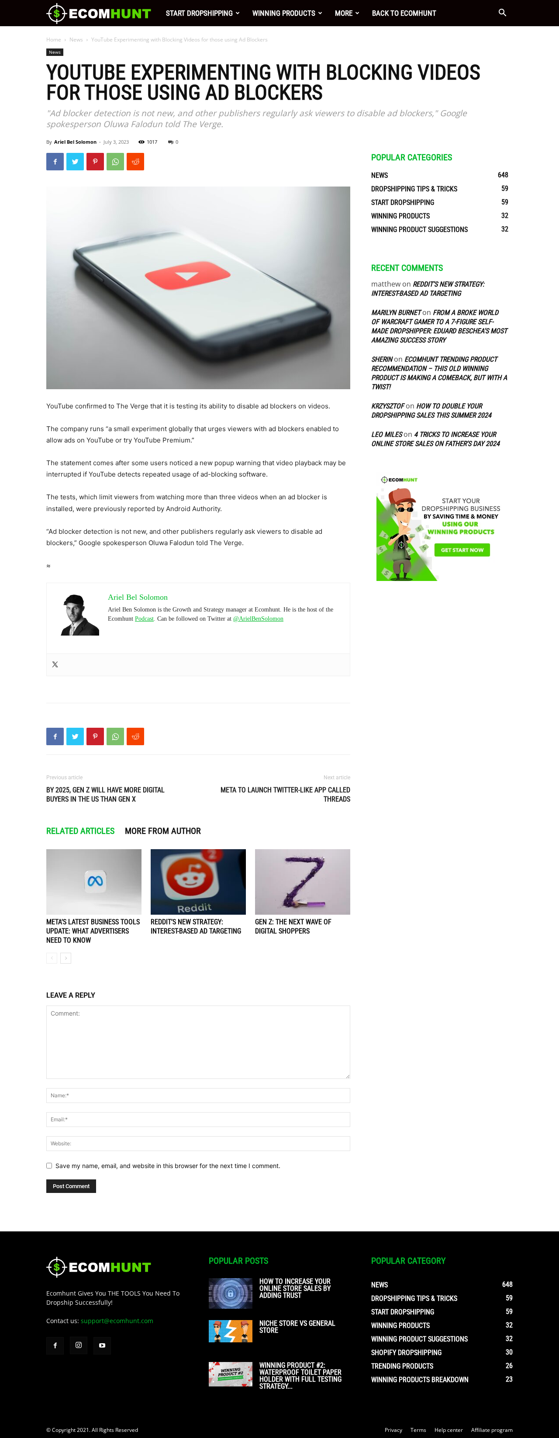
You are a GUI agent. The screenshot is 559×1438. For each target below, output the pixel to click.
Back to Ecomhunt (404, 13)
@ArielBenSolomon (258, 618)
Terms (418, 1430)
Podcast (144, 618)
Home (53, 39)
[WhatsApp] (115, 161)
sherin (381, 359)
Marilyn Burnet (396, 312)
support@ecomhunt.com (117, 1321)
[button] (502, 14)
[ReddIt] (135, 161)
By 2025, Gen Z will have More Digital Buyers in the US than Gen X (105, 794)
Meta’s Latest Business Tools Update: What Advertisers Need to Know (93, 931)
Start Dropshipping (199, 13)
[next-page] (65, 958)
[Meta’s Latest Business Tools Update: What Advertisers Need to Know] (93, 882)
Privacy (393, 1430)
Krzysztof (387, 406)
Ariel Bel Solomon (75, 141)
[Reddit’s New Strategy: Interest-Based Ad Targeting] (198, 882)
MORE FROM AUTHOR (163, 831)
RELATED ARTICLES (80, 831)
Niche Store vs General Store (297, 1326)
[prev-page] (51, 958)
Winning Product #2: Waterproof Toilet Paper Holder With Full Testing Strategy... (300, 1375)
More (343, 13)
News (76, 39)
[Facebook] (55, 161)
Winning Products (283, 13)
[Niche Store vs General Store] (230, 1331)
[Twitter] (75, 161)
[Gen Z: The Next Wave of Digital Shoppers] (302, 882)
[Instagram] (78, 1345)
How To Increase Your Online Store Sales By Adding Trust (295, 1288)
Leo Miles (386, 434)
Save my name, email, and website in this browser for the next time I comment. (167, 1165)
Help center (449, 1430)
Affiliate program (492, 1430)
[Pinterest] (95, 161)
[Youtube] (102, 1346)
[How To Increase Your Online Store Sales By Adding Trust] (230, 1293)
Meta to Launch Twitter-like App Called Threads (285, 794)
